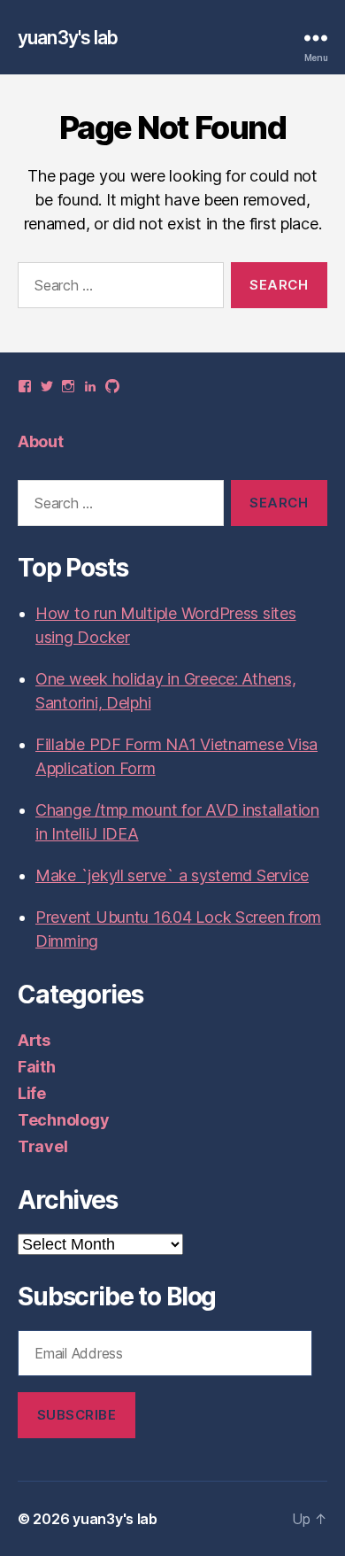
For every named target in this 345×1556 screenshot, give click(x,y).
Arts (34, 1040)
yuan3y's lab (68, 37)
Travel (42, 1146)
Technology (63, 1120)
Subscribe (77, 1414)
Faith (37, 1066)
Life (32, 1093)
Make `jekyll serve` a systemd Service (172, 875)
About (41, 441)
